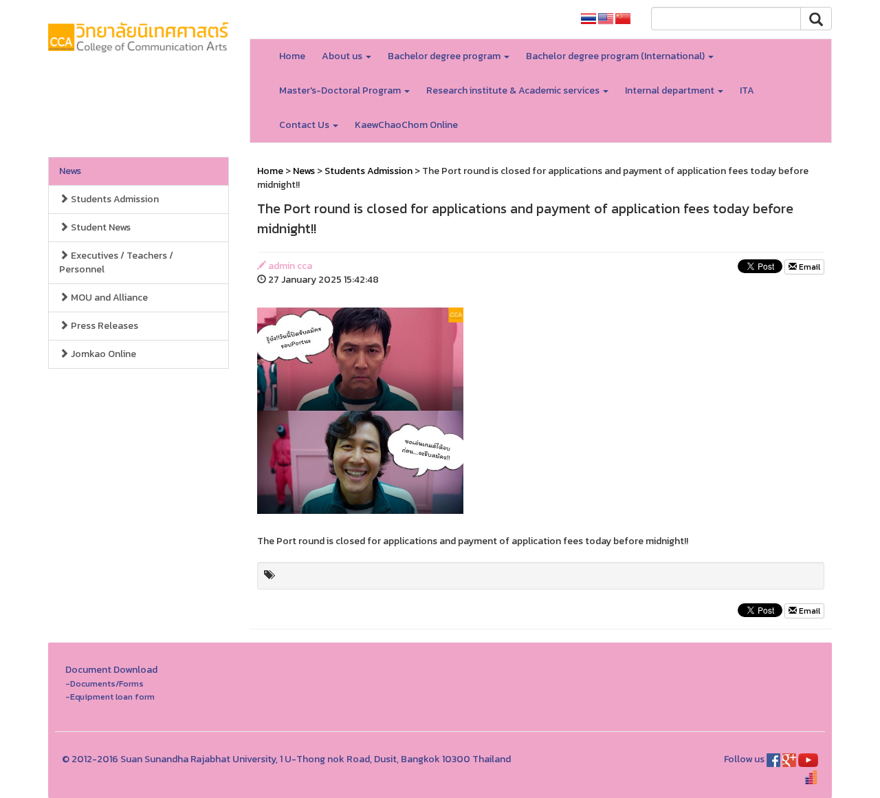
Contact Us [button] (305, 125)
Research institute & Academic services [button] (514, 90)
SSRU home (536, 19)
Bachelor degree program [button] (445, 56)
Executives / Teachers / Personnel (116, 262)
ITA (747, 90)
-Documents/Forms (104, 683)
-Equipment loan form (110, 696)
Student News (100, 227)
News (70, 171)
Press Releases (103, 326)
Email (808, 267)
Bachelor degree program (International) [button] (616, 56)
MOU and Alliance (108, 297)
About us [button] (343, 56)
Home (292, 56)
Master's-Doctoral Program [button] (341, 90)
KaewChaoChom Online (406, 125)
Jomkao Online (102, 354)
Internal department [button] (670, 90)
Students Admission (114, 199)
